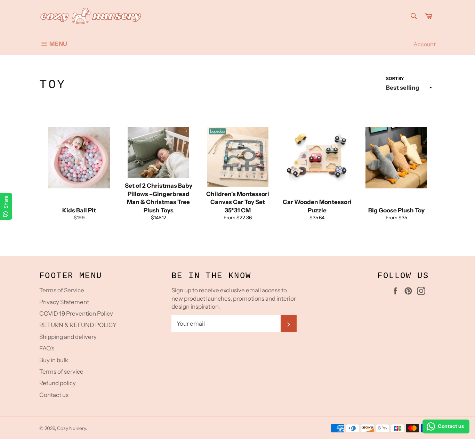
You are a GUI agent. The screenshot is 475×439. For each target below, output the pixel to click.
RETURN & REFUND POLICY (77, 325)
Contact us (54, 394)
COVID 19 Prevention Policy (76, 313)
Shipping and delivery (68, 336)
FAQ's (46, 348)
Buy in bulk (53, 360)
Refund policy (57, 383)
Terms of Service (61, 290)
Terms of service (61, 371)
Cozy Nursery (71, 428)
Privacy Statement (64, 302)
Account (424, 44)
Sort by (395, 78)
